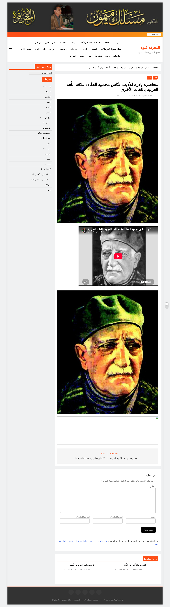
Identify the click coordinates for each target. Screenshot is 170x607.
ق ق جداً (98, 56)
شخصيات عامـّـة (44, 133)
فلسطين (73, 49)
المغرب (94, 49)
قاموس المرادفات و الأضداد (81, 565)
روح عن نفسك (49, 49)
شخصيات (62, 49)
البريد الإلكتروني (116, 517)
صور (89, 56)
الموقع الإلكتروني (83, 517)
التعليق (152, 486)
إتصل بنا (72, 56)
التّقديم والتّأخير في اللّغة (135, 565)
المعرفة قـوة (150, 47)
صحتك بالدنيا (26, 49)
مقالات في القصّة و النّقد (91, 42)
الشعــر (84, 49)
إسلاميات (117, 56)
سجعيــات (63, 42)
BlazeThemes (118, 600)
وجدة (107, 56)
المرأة (37, 49)
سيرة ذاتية (117, 42)
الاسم (153, 517)
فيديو (82, 56)
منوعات (74, 42)
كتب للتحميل (50, 42)
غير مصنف (46, 149)
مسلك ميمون (147, 95)
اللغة (107, 42)
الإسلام (38, 42)
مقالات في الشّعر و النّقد (111, 49)
